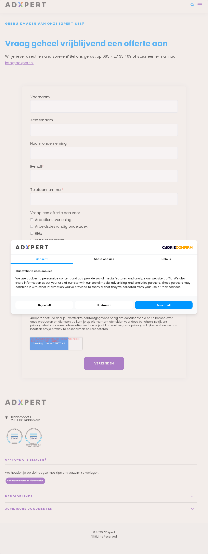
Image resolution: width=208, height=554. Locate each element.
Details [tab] (166, 259)
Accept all (164, 305)
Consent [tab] (42, 259)
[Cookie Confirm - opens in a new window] (177, 247)
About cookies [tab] (104, 259)
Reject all (44, 305)
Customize (104, 305)
